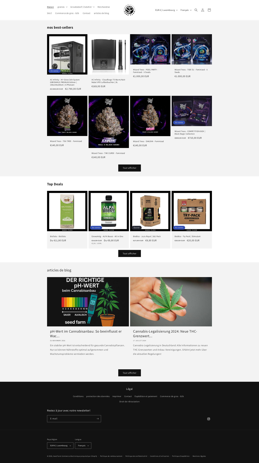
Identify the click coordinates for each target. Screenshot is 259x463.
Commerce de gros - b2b (172, 396)
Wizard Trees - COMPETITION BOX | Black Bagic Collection (190, 132)
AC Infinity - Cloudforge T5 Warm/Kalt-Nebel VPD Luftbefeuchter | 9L (109, 81)
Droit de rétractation (129, 401)
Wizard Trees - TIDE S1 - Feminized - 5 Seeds (191, 70)
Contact (128, 396)
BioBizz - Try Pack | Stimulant (188, 236)
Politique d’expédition (180, 456)
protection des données (98, 396)
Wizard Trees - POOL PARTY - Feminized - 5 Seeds (145, 70)
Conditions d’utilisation (159, 456)
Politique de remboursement (111, 456)
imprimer (116, 396)
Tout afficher (129, 167)
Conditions (78, 396)
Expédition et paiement (146, 396)
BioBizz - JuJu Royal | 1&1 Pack (147, 236)
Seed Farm (57, 456)
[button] (62, 7)
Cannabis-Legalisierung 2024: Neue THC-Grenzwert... (165, 333)
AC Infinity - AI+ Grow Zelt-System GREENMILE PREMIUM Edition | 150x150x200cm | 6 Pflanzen (65, 82)
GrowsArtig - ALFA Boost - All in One (107, 236)
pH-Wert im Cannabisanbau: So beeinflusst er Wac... (86, 333)
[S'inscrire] (97, 418)
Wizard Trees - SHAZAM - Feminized (148, 141)
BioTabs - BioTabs (58, 236)
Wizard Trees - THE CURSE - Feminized (108, 153)
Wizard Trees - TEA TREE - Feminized (66, 141)
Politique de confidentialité (136, 456)
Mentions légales (199, 456)
